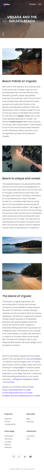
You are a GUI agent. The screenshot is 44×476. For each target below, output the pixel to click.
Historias (30, 421)
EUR (39, 4)
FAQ (28, 439)
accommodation (34, 359)
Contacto (31, 436)
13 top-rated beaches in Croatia (16, 390)
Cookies (8, 442)
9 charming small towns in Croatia (17, 392)
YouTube (10, 382)
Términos (8, 439)
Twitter (35, 379)
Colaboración (10, 424)
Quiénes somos (8, 420)
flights (21, 367)
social (13, 456)
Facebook (27, 379)
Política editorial (8, 445)
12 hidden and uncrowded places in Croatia (21, 395)
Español (32, 4)
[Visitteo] (7, 5)
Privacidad (9, 436)
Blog (20, 373)
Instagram (17, 379)
